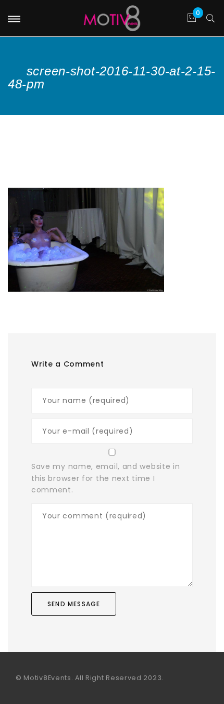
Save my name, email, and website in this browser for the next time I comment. (105, 478)
